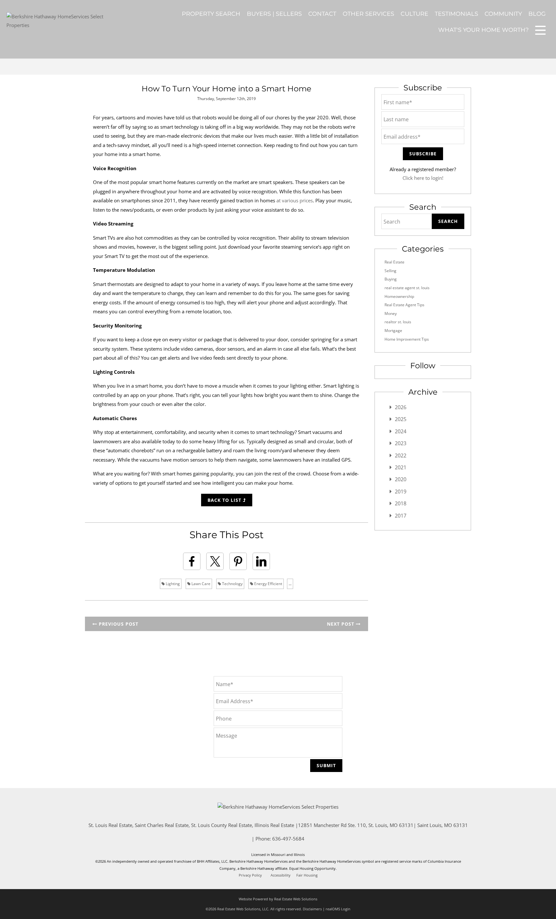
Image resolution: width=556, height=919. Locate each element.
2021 (400, 467)
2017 (400, 515)
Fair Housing (307, 875)
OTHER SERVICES (368, 13)
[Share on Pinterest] (238, 561)
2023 (400, 443)
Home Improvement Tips (407, 339)
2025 (400, 419)
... (290, 583)
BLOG (537, 13)
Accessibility (281, 875)
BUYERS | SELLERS (274, 13)
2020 (400, 479)
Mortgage (393, 330)
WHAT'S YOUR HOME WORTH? (483, 29)
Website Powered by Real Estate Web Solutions (278, 898)
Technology (232, 583)
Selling (390, 270)
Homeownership (399, 296)
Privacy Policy (250, 875)
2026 (400, 407)
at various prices (294, 200)
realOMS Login (338, 908)
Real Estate (394, 262)
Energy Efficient (267, 583)
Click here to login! (423, 178)
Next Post (341, 624)
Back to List (225, 500)
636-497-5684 (288, 838)
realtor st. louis (398, 322)
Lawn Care (200, 583)
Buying (391, 279)
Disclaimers (312, 908)
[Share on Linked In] (261, 561)
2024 (400, 431)
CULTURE (414, 13)
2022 (400, 455)
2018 (400, 503)
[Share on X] (215, 561)
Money (391, 313)
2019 (400, 491)
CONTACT (322, 13)
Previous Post (117, 624)
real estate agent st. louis (407, 287)
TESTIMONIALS (456, 13)
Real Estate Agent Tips (404, 305)
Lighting (172, 583)
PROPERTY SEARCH (211, 13)
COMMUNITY (503, 13)
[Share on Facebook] (191, 561)
